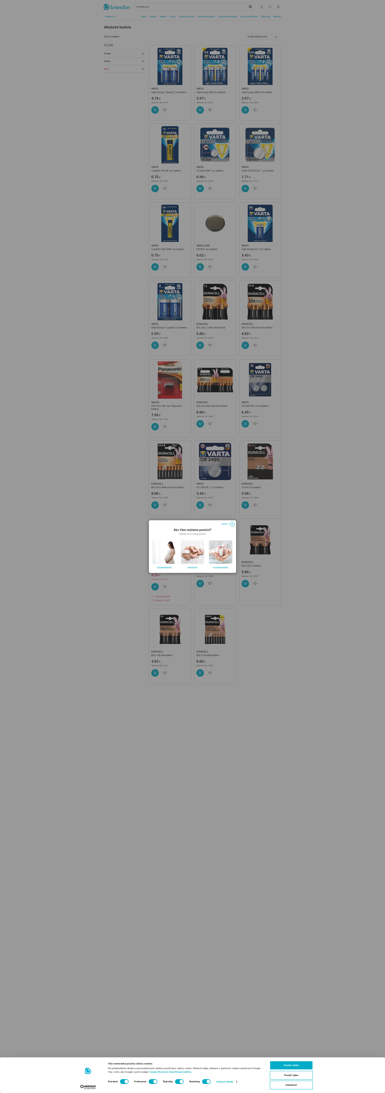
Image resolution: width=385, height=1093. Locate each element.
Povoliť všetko (291, 1065)
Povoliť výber (291, 1075)
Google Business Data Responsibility (170, 1072)
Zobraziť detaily (224, 1081)
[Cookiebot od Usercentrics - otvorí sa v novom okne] (88, 1087)
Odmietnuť (291, 1085)
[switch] (153, 1081)
